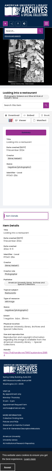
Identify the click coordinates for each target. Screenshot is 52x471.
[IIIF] (10, 120)
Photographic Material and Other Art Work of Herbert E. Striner (23, 97)
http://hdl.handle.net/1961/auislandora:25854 (25, 354)
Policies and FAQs (10, 421)
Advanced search (13, 36)
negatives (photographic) (19, 167)
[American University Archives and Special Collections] (20, 369)
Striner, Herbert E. (15, 158)
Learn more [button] (30, 459)
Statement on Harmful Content (16, 425)
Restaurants (10, 293)
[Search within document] (46, 105)
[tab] (26, 132)
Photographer (11, 274)
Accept (7, 467)
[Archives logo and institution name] (26, 10)
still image (9, 301)
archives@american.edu (14, 408)
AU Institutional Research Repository (19, 443)
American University (11, 436)
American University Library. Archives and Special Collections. (26, 283)
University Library (10, 440)
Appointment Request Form (15, 404)
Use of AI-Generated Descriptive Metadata (21, 428)
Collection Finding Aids (13, 418)
